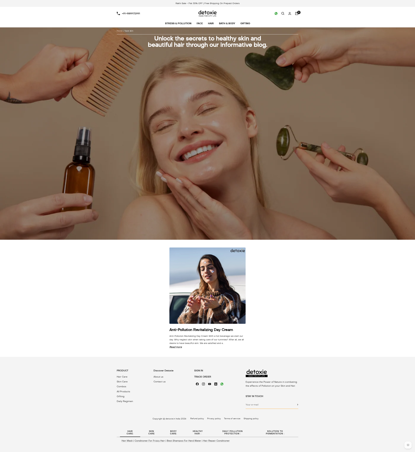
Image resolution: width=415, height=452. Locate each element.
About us (158, 376)
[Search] (282, 13)
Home (120, 31)
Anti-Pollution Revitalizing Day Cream (201, 329)
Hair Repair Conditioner (216, 440)
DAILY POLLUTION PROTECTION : (232, 432)
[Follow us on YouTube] (209, 384)
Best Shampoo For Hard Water (184, 440)
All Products (123, 391)
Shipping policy (251, 418)
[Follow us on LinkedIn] (215, 384)
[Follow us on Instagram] (203, 384)
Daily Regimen (125, 401)
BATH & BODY (227, 23)
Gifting (120, 396)
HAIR (211, 23)
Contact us (160, 381)
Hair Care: (130, 432)
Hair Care (122, 376)
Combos (121, 386)
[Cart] (296, 13)
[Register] (297, 404)
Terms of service (232, 418)
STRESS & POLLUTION (178, 23)
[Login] (289, 13)
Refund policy (197, 418)
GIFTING (245, 23)
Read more (175, 347)
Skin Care (122, 381)
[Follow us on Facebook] (197, 384)
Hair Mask (127, 440)
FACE (200, 23)
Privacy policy (214, 418)
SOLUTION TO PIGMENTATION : (275, 432)
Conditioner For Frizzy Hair (150, 440)
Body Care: (173, 432)
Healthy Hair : (198, 432)
